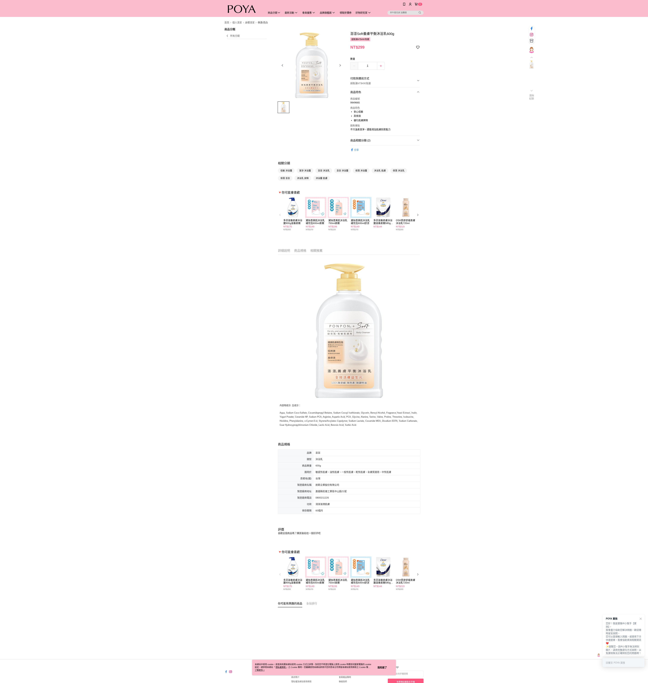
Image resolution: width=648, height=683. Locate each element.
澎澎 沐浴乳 (324, 170)
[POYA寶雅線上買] (243, 8)
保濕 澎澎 (285, 178)
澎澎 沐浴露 (342, 170)
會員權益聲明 (345, 677)
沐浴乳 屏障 (303, 178)
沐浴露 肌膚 (321, 178)
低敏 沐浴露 (286, 170)
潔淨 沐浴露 (305, 170)
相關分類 (284, 163)
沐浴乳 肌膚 (380, 170)
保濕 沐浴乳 (398, 170)
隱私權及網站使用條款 (301, 681)
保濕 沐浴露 (361, 170)
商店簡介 (295, 677)
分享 (356, 149)
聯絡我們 (343, 681)
